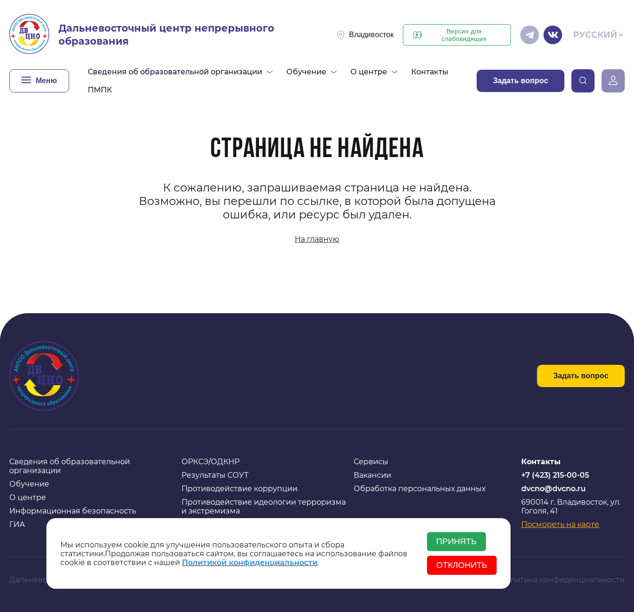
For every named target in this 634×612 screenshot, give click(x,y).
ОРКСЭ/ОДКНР (210, 461)
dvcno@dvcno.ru (553, 488)
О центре (27, 497)
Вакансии (372, 475)
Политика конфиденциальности (562, 579)
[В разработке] (583, 80)
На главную (317, 239)
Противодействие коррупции (239, 488)
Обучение (29, 484)
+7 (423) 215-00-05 (555, 475)
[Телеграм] (529, 35)
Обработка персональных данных (419, 488)
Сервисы (371, 461)
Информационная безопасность (72, 511)
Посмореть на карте (560, 524)
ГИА (17, 524)
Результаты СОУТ (214, 475)
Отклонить (461, 565)
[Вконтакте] (552, 35)
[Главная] (29, 35)
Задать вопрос (520, 81)
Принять (456, 541)
